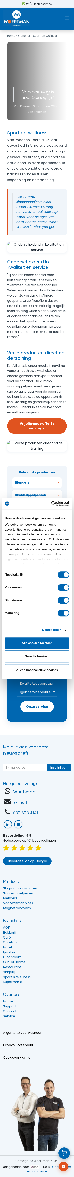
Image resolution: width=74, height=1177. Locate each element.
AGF (6, 927)
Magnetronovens (17, 908)
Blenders (10, 898)
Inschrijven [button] (58, 767)
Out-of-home (14, 962)
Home (11, 36)
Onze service (37, 706)
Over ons (11, 994)
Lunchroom (12, 957)
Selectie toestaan (37, 656)
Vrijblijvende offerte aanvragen (37, 426)
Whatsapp (24, 792)
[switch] (63, 587)
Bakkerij (9, 932)
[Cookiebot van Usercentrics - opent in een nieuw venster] (52, 503)
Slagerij (9, 972)
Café (7, 937)
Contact (10, 1011)
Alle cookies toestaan (37, 643)
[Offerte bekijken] (64, 1153)
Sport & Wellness (17, 977)
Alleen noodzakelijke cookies (37, 670)
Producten (13, 881)
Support (9, 1006)
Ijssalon (9, 952)
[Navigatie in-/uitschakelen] (67, 18)
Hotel (7, 947)
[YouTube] (18, 824)
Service (9, 1016)
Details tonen (51, 629)
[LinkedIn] (8, 824)
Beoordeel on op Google (27, 861)
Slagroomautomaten (20, 888)
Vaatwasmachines (18, 903)
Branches (24, 36)
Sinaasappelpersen (18, 893)
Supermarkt (13, 982)
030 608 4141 (25, 813)
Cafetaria (10, 942)
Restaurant (12, 967)
